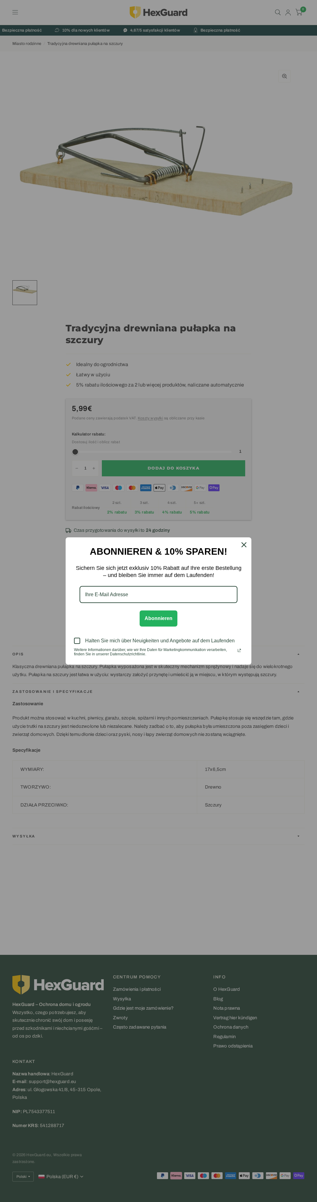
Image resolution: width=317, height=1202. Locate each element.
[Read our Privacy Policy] (239, 650)
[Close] (244, 544)
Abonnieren (158, 618)
